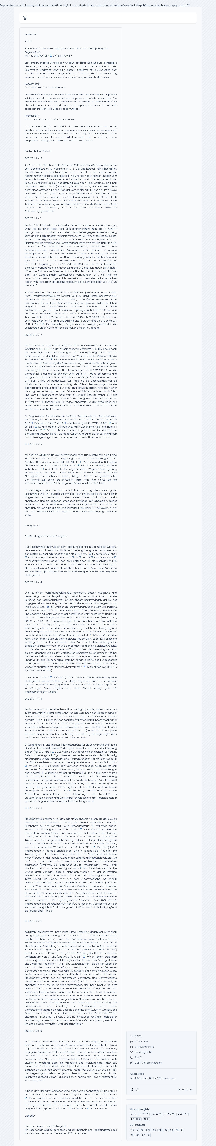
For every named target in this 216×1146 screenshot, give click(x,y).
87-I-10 (146, 1135)
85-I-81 (179, 1130)
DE (179, 1089)
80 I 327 (111, 617)
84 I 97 (96, 1070)
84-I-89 (169, 1130)
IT (187, 1089)
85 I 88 (111, 1070)
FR (183, 1089)
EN (191, 1089)
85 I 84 (34, 621)
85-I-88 (135, 1135)
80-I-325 (145, 1130)
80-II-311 (157, 1130)
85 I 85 (36, 670)
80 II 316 (80, 882)
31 (156, 1114)
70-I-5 (134, 1130)
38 (169, 1114)
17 (144, 1114)
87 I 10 (28, 41)
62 (182, 1114)
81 (135, 1119)
